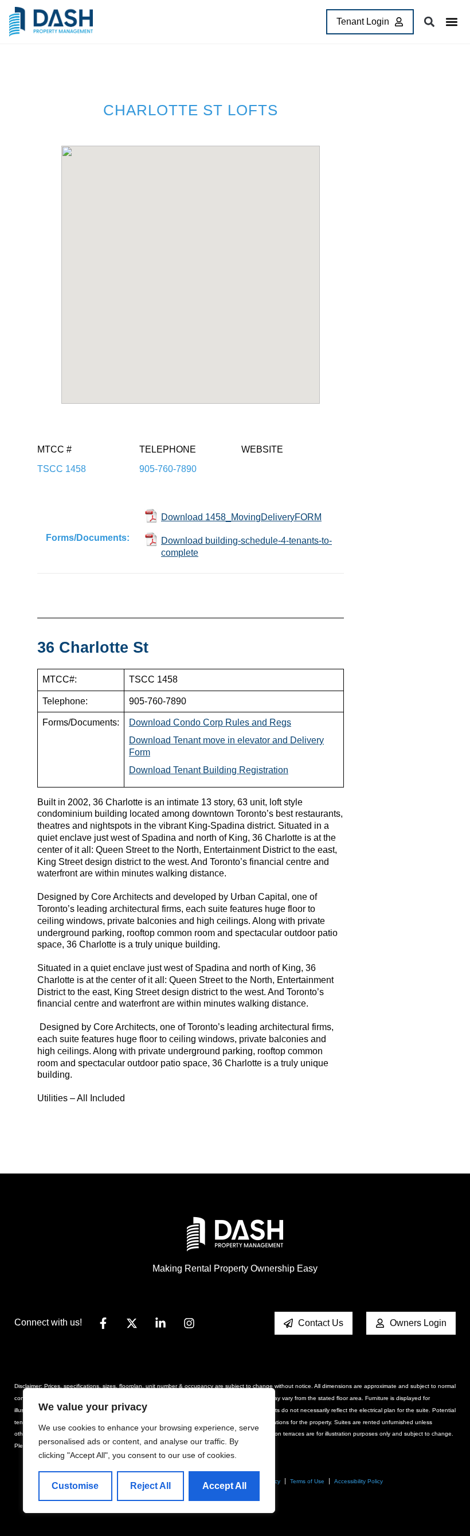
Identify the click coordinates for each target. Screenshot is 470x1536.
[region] (149, 1450)
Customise (75, 1486)
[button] (451, 22)
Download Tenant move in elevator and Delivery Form (226, 746)
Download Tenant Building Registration (208, 770)
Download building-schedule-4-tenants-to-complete (246, 547)
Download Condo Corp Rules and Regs (210, 722)
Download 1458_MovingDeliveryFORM (241, 517)
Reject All (150, 1486)
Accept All (224, 1486)
